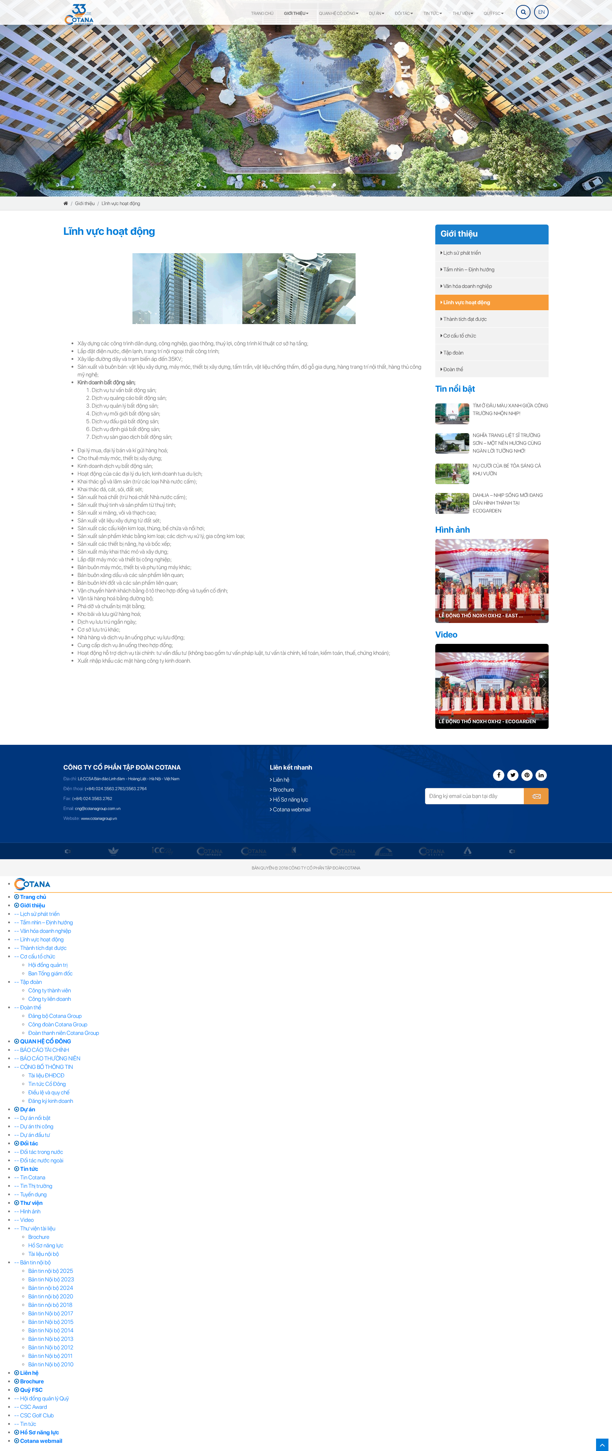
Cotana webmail (291, 809)
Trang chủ (262, 13)
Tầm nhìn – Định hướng (468, 269)
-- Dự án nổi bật (32, 1118)
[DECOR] (423, 851)
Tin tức (432, 13)
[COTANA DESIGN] (387, 851)
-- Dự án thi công (33, 1126)
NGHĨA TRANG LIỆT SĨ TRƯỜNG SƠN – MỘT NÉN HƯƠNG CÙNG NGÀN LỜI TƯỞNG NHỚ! (507, 443)
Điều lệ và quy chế (48, 1092)
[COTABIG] (339, 851)
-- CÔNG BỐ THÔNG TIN (43, 1067)
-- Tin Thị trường (33, 1186)
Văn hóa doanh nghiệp (467, 286)
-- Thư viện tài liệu (34, 1228)
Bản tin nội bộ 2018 (50, 1305)
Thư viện (462, 13)
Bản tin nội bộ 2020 (50, 1296)
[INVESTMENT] (209, 851)
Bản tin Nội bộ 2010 (51, 1364)
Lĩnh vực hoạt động (121, 203)
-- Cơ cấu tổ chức (34, 956)
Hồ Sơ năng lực (290, 799)
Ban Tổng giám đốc (50, 973)
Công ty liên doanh (49, 999)
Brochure (283, 789)
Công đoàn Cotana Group (57, 1024)
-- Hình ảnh (27, 1211)
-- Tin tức (25, 1424)
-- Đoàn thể (27, 1007)
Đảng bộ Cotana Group (55, 1016)
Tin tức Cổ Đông (47, 1084)
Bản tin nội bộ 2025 (50, 1271)
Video (446, 634)
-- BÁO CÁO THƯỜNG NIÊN (47, 1058)
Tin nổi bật (455, 389)
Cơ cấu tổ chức (459, 336)
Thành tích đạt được (464, 319)
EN (541, 12)
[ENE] (467, 851)
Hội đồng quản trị (48, 965)
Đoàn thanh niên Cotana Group (63, 1033)
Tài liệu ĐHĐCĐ (46, 1075)
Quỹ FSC (492, 13)
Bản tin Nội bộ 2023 (51, 1279)
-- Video (24, 1220)
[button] (544, 578)
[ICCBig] (118, 851)
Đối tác (402, 13)
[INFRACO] (165, 851)
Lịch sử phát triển (461, 253)
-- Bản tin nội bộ (32, 1262)
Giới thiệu (295, 13)
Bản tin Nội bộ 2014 (50, 1330)
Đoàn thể (452, 369)
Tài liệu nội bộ (43, 1254)
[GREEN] (68, 851)
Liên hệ (280, 779)
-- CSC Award (30, 1407)
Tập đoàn (453, 353)
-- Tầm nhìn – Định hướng (43, 922)
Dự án (375, 13)
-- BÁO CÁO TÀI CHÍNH (41, 1050)
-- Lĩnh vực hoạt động (39, 939)
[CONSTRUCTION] (298, 851)
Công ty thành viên (49, 990)
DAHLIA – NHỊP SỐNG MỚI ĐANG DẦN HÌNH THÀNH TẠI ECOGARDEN (508, 503)
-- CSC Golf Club (34, 1415)
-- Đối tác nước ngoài (38, 1160)
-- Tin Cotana (29, 1177)
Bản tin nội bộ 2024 (50, 1288)
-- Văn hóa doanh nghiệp (42, 931)
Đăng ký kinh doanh (50, 1101)
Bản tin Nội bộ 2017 (50, 1313)
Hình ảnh (452, 530)
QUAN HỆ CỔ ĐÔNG (337, 13)
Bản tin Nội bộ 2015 (50, 1322)
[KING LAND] (249, 851)
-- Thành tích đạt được (40, 948)
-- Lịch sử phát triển (37, 914)
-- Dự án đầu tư (32, 1135)
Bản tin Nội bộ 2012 (50, 1347)
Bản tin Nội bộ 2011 (50, 1356)
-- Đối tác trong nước (38, 1152)
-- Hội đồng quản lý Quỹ (41, 1398)
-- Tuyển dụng (30, 1194)
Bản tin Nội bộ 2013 (50, 1339)
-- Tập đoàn (28, 982)
